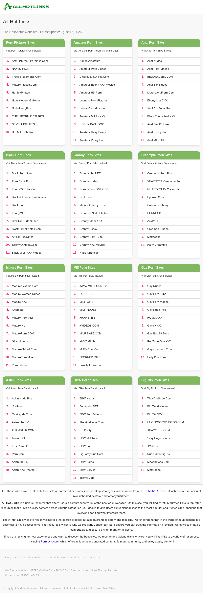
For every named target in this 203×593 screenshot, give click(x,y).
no (71, 557)
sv (90, 557)
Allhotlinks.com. (73, 588)
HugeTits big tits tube (104, 570)
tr (97, 557)
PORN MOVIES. (150, 491)
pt (78, 557)
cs (21, 557)
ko (64, 557)
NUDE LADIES (30, 575)
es (35, 557)
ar (18, 557)
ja (61, 557)
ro (81, 557)
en (14, 557)
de (29, 557)
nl (68, 557)
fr (41, 557)
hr (48, 557)
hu (52, 557)
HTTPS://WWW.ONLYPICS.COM (49, 570)
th (94, 557)
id (55, 557)
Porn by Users (50, 541)
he (44, 557)
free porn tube (80, 570)
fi (39, 557)
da (25, 557)
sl (87, 557)
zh (102, 557)
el (33, 557)
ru (84, 557)
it (58, 557)
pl (75, 557)
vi (100, 557)
